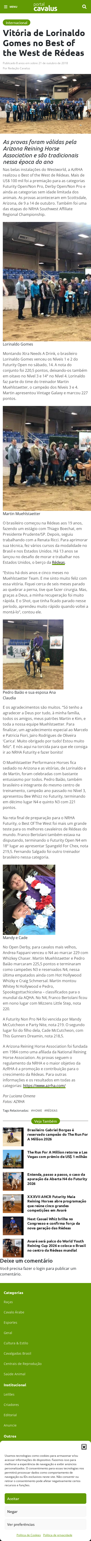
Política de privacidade (57, 1535)
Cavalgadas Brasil (17, 1353)
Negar (12, 1511)
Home (37, 1110)
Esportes (10, 1322)
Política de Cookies (29, 1535)
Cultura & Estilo (16, 1343)
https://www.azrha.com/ (44, 1085)
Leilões (9, 1394)
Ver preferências (21, 1524)
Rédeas (58, 562)
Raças (8, 1302)
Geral (8, 1333)
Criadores (11, 1404)
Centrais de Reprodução (23, 1363)
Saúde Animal (14, 1374)
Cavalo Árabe (14, 1312)
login (40, 1268)
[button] (84, 1446)
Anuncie (10, 1425)
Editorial (10, 1415)
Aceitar (13, 1498)
